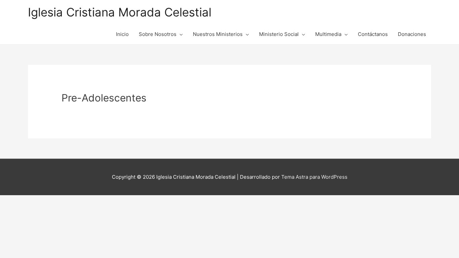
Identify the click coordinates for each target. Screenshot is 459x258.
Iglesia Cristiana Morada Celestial (119, 12)
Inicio (122, 34)
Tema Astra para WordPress (314, 177)
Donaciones (412, 34)
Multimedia (328, 34)
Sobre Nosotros (157, 34)
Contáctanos (373, 34)
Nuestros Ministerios (218, 34)
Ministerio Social (279, 34)
